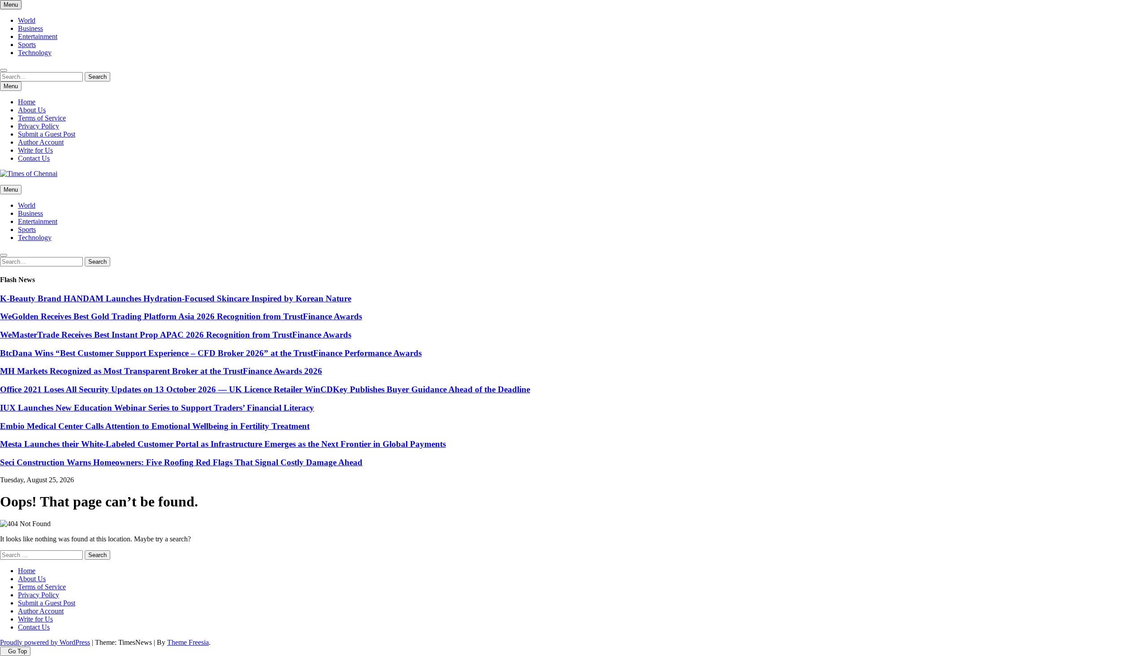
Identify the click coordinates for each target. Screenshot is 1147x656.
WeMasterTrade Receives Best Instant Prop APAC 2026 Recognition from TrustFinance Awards (175, 334)
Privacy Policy (38, 126)
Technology (35, 52)
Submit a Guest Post (46, 134)
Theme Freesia (188, 642)
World (26, 20)
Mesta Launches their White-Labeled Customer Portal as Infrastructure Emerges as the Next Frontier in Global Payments (223, 444)
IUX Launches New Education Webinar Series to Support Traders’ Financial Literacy (157, 407)
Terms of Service (42, 118)
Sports (27, 44)
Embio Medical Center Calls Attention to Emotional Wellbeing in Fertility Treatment (155, 426)
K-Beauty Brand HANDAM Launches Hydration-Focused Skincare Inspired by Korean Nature (175, 298)
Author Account (41, 142)
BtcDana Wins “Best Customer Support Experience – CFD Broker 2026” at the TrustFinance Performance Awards (211, 353)
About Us (32, 110)
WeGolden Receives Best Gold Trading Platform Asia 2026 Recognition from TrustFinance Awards (181, 316)
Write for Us (35, 150)
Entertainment (37, 36)
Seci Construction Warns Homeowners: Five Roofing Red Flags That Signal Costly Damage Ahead (181, 462)
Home (26, 102)
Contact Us (34, 158)
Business (30, 28)
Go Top (17, 651)
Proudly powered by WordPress (45, 642)
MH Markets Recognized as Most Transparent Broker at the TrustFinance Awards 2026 (161, 371)
